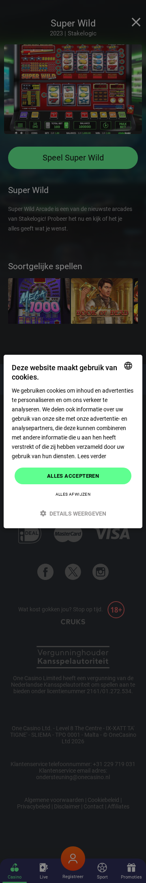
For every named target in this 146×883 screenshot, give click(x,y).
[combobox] (128, 366)
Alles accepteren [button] (73, 475)
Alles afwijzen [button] (73, 494)
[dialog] (73, 441)
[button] (73, 513)
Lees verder (91, 456)
